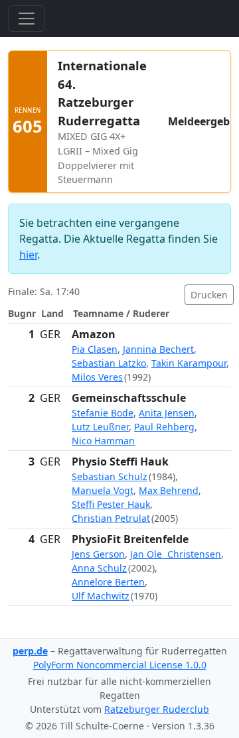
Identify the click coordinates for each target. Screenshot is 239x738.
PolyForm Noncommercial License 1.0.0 (119, 664)
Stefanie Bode (102, 412)
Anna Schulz (99, 568)
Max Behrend (169, 490)
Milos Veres (97, 377)
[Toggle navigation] (26, 18)
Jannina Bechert (158, 349)
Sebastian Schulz (109, 476)
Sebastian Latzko (109, 363)
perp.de (30, 651)
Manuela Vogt (102, 490)
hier (28, 254)
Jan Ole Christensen (175, 554)
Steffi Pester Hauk (111, 504)
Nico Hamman (103, 440)
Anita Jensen (167, 412)
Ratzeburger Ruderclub (156, 709)
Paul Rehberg (164, 426)
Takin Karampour (188, 363)
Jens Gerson (98, 554)
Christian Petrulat (111, 518)
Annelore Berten (108, 582)
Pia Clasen (95, 349)
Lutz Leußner (100, 426)
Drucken (209, 294)
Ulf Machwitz (100, 595)
